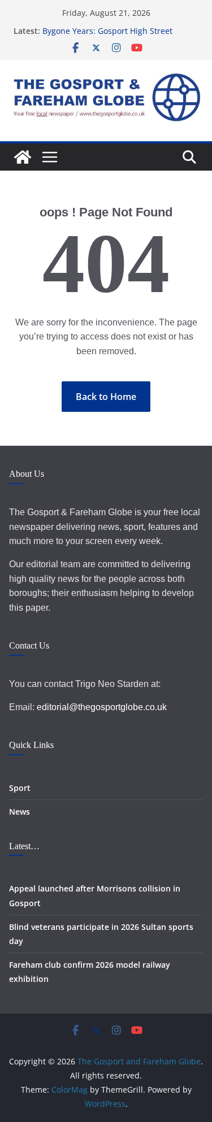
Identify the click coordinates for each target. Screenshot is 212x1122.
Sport (20, 787)
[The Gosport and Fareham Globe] (22, 157)
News (19, 811)
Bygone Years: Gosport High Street (107, 30)
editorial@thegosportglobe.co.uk (102, 707)
